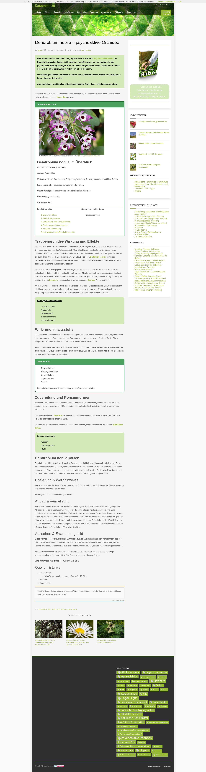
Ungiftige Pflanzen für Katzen (147, 249)
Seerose (91, 280)
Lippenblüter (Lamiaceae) (134, 702)
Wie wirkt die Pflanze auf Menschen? (150, 279)
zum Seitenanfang (118, 600)
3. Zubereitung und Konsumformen (55, 222)
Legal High (62, 97)
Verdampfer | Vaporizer (127, 755)
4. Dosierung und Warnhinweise (54, 225)
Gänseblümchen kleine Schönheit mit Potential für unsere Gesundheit (77, 642)
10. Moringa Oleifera (143, 237)
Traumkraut (127, 750)
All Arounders (130, 672)
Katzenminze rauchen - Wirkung (148, 290)
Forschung (133, 685)
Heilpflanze (133, 690)
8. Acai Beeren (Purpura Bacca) (148, 232)
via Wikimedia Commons (92, 155)
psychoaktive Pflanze (103, 59)
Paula (40, 50)
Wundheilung (145, 755)
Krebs (145, 694)
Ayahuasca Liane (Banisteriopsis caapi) (151, 184)
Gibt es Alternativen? (143, 269)
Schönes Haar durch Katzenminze (149, 285)
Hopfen (145, 690)
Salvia (142, 742)
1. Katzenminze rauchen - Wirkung (149, 216)
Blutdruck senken (98, 257)
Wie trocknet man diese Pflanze (148, 263)
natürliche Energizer (131, 714)
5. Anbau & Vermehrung (51, 229)
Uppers (144, 750)
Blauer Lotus (124, 681)
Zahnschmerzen (161, 755)
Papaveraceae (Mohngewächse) (131, 734)
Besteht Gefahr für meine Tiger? (148, 276)
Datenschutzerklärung (154, 766)
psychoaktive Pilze (127, 742)
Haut (122, 689)
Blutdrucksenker (45, 609)
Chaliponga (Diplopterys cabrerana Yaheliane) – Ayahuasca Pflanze (45, 642)
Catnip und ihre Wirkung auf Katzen (150, 283)
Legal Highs (56, 609)
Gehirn (159, 685)
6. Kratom (139, 228)
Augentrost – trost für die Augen (150, 154)
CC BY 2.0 (81, 155)
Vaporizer (58, 415)
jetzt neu (166, 13)
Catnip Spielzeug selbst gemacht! (149, 254)
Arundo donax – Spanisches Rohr (151, 143)
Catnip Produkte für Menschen (147, 251)
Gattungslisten (165, 4)
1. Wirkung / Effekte (49, 215)
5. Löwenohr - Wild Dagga (146, 225)
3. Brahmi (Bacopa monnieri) (147, 221)
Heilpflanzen (86, 50)
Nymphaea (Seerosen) (128, 726)
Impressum (167, 766)
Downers (159, 680)
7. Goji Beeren (141, 230)
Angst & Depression (156, 672)
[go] (116, 4)
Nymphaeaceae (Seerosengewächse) (134, 730)
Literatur (155, 4)
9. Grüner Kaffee (141, 234)
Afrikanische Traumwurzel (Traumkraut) (151, 182)
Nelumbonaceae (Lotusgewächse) (158, 722)
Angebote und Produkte (145, 267)
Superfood (158, 746)
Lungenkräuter (160, 702)
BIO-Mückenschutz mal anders (147, 288)
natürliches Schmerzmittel (132, 722)
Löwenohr (53, 280)
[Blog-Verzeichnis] (59, 766)
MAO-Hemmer (136, 706)
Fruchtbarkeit (145, 685)
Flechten (121, 685)
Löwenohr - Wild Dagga (145, 189)
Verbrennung (157, 751)
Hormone (155, 689)
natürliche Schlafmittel (134, 718)
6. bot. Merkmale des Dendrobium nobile (58, 232)
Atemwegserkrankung (148, 677)
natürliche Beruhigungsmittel (137, 710)
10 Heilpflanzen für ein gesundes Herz (153, 122)
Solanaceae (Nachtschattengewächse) (135, 746)
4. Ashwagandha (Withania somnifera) (151, 223)
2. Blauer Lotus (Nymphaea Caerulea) (151, 219)
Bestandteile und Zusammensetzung (150, 281)
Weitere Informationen (166, 2)
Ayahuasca (163, 677)
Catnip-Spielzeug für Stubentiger (148, 265)
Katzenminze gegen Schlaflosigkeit (149, 260)
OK (180, 2)
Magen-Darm (122, 706)
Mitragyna (164, 706)
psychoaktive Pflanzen (69, 609)
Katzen (165, 689)
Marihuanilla (140, 186)
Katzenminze (129, 693)
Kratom (138, 191)
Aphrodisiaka (129, 676)
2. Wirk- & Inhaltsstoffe (50, 218)
